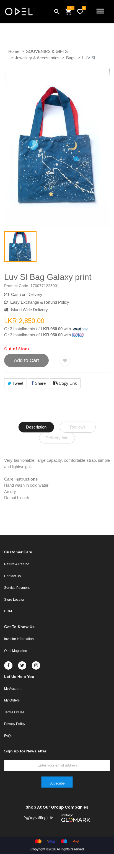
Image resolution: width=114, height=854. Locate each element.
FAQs (8, 736)
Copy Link (67, 383)
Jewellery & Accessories (37, 57)
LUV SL (89, 57)
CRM (8, 611)
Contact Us (12, 576)
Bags (71, 57)
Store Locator (14, 600)
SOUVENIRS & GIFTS (47, 51)
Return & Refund (16, 564)
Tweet (17, 383)
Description (36, 427)
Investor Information (19, 639)
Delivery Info (57, 437)
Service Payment (17, 588)
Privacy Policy (14, 724)
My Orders (12, 700)
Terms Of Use (14, 712)
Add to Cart (26, 360)
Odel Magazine (15, 651)
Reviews (78, 427)
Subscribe (57, 783)
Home (13, 51)
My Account (12, 689)
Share (40, 383)
